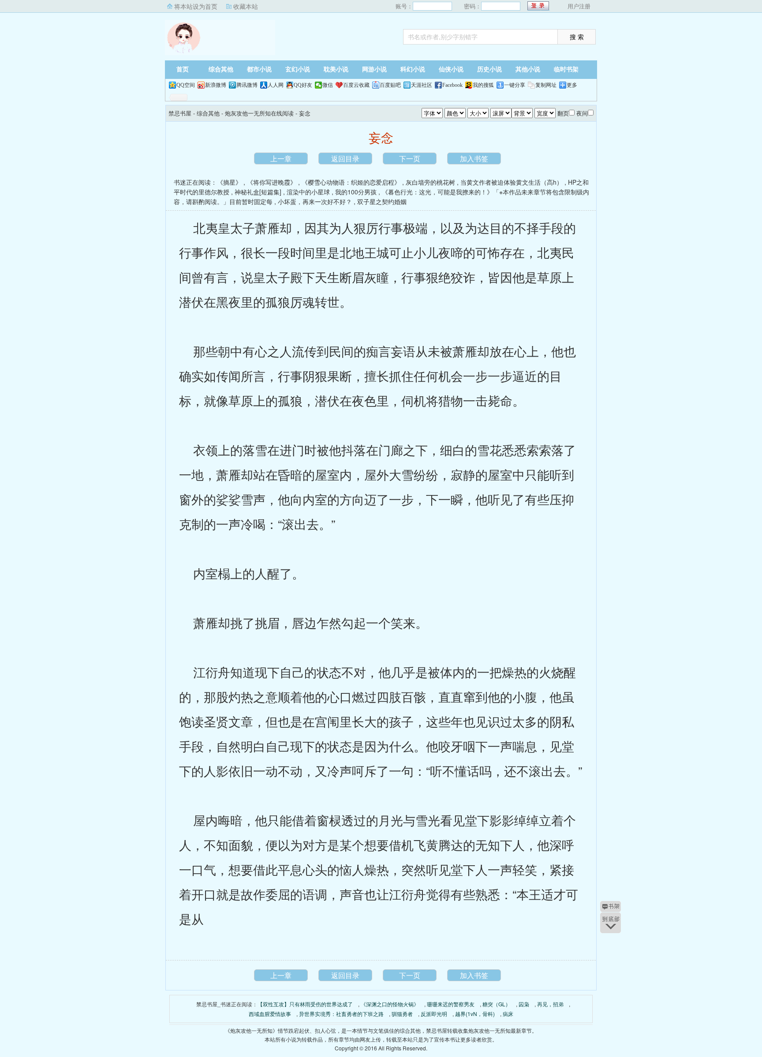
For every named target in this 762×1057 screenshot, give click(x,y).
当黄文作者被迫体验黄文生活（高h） (511, 182)
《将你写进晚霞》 (271, 182)
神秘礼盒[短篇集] (258, 191)
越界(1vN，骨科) (475, 1013)
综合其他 (221, 69)
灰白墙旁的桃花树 (430, 182)
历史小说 (489, 69)
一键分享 (514, 85)
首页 (182, 69)
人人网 (276, 85)
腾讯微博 (247, 85)
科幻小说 (412, 69)
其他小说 (527, 69)
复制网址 (546, 85)
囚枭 (524, 1004)
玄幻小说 (297, 69)
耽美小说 (336, 69)
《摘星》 (229, 182)
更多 (572, 85)
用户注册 (579, 6)
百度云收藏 (356, 85)
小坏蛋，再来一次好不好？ (315, 201)
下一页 (409, 158)
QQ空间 (185, 85)
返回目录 (345, 158)
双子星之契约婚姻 (382, 201)
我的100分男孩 (356, 191)
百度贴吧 (390, 85)
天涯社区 (421, 85)
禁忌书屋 (220, 37)
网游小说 (374, 69)
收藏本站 (245, 6)
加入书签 (474, 158)
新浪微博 (215, 85)
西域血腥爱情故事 (270, 1013)
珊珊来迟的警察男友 (450, 1004)
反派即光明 (434, 1013)
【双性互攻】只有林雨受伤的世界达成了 (305, 1004)
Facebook (452, 85)
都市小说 (259, 69)
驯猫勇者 (402, 1013)
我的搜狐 (483, 85)
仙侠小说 (451, 69)
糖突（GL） (496, 1004)
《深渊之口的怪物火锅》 (390, 1004)
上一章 (280, 158)
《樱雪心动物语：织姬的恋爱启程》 (351, 182)
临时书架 (566, 69)
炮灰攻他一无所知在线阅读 (259, 113)
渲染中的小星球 (308, 191)
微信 (327, 85)
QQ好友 (303, 85)
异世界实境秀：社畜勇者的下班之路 (341, 1013)
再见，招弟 (550, 1004)
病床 (508, 1013)
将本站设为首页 (195, 6)
